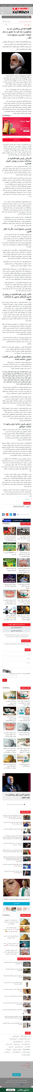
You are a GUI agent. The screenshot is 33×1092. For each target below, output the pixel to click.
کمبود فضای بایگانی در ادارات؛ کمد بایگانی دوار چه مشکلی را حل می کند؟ (13, 983)
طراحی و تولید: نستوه (16, 1084)
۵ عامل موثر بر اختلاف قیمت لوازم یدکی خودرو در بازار (12, 1009)
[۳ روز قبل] (27, 1025)
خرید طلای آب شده (25, 1044)
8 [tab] (11, 804)
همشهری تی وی (4, 5)
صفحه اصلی (29, 21)
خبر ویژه (28, 506)
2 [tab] (22, 804)
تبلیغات (28, 1067)
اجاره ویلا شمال (13, 1039)
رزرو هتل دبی (7, 1052)
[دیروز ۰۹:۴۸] (27, 1018)
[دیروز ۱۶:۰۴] (27, 991)
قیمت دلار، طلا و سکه (26, 1065)
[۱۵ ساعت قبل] (27, 852)
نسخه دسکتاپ (16, 1074)
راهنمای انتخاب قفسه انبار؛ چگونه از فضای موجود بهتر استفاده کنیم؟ (13, 963)
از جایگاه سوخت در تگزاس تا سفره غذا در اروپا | (19, 17)
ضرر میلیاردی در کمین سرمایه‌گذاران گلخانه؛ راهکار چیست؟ (13, 976)
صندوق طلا (8, 1049)
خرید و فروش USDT (25, 1036)
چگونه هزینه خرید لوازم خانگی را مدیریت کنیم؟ (13, 996)
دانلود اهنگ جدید (16, 1052)
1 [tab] (24, 804)
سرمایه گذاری (16, 140)
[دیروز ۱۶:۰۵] (27, 970)
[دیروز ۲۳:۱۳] (27, 858)
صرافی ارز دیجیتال (17, 1049)
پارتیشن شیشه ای (26, 1052)
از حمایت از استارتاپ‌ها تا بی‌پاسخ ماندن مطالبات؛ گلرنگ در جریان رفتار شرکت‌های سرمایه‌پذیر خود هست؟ (13, 1018)
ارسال (4, 680)
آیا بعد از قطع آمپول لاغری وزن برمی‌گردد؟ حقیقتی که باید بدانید (12, 1024)
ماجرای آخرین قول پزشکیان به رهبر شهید (18, 796)
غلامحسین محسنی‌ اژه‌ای (19, 506)
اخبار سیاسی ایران (22, 21)
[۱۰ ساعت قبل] (27, 824)
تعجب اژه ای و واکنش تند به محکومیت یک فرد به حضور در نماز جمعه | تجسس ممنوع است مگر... (16, 33)
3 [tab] (20, 804)
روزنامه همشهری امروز (28, 5)
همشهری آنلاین (20, 10)
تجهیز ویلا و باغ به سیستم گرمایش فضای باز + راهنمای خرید (13, 969)
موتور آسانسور (16, 1036)
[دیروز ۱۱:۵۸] (27, 1004)
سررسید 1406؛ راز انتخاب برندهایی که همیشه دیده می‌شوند (12, 990)
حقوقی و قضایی (27, 25)
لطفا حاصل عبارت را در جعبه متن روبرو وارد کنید (20, 673)
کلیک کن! (16, 904)
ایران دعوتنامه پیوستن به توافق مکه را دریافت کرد (13, 829)
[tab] (16, 624)
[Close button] (32, 1087)
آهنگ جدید (27, 1047)
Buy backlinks (26, 1049)
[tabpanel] (16, 786)
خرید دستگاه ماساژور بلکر (24, 1039)
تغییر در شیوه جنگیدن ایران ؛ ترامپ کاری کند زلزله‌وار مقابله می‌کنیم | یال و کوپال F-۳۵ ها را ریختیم (12, 850)
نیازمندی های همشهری (19, 5)
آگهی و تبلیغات (10, 5)
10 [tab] (7, 804)
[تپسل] (3, 115)
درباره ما (28, 1063)
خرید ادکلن (27, 1041)
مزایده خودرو (16, 1044)
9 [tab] (9, 804)
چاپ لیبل (11, 1047)
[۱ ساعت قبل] (16, 782)
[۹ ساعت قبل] (27, 964)
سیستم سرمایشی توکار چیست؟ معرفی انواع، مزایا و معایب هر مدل (12, 1003)
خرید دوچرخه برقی (19, 1047)
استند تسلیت (9, 1044)
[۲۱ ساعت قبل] (27, 817)
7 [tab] (13, 804)
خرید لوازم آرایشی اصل (18, 1041)
